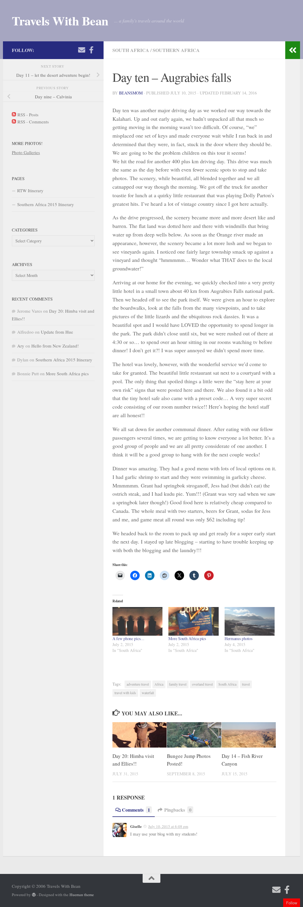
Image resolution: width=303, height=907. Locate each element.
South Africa (130, 50)
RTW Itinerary (30, 190)
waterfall (148, 692)
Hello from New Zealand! (55, 346)
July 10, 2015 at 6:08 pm (168, 826)
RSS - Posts (27, 115)
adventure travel (138, 684)
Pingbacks (177, 809)
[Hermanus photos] (250, 621)
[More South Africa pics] (193, 621)
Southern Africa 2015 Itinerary (45, 204)
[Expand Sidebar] (292, 50)
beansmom (131, 93)
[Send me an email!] (81, 49)
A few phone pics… (128, 638)
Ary (20, 346)
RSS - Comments (32, 122)
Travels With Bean (60, 21)
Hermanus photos (238, 638)
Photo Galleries (26, 152)
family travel (177, 684)
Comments (136, 809)
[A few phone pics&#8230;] (137, 621)
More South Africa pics (187, 638)
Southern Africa (176, 50)
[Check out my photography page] (91, 49)
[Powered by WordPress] (34, 895)
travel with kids (125, 692)
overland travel (202, 684)
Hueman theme (82, 894)
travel (246, 684)
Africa (158, 684)
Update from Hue (57, 332)
